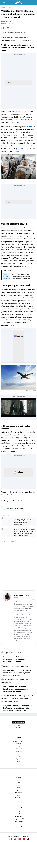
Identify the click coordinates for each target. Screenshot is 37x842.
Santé (18, 782)
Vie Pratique (18, 792)
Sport (18, 790)
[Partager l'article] (3, 28)
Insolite (18, 761)
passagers (20, 148)
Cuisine (18, 754)
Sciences (18, 785)
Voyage (9, 8)
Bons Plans (18, 746)
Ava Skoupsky (7, 21)
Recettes (18, 756)
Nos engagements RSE (18, 819)
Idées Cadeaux (18, 798)
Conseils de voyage (8, 541)
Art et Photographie (18, 741)
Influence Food (18, 826)
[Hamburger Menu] (3, 2)
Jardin (18, 764)
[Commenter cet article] (8, 28)
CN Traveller (30, 126)
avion (15, 230)
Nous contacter (18, 814)
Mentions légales (18, 821)
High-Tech (18, 759)
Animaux (18, 744)
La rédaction (18, 816)
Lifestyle (18, 777)
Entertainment (18, 749)
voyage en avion (27, 435)
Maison (18, 780)
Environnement (18, 751)
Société (19, 787)
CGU (18, 824)
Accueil (3, 8)
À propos (18, 811)
